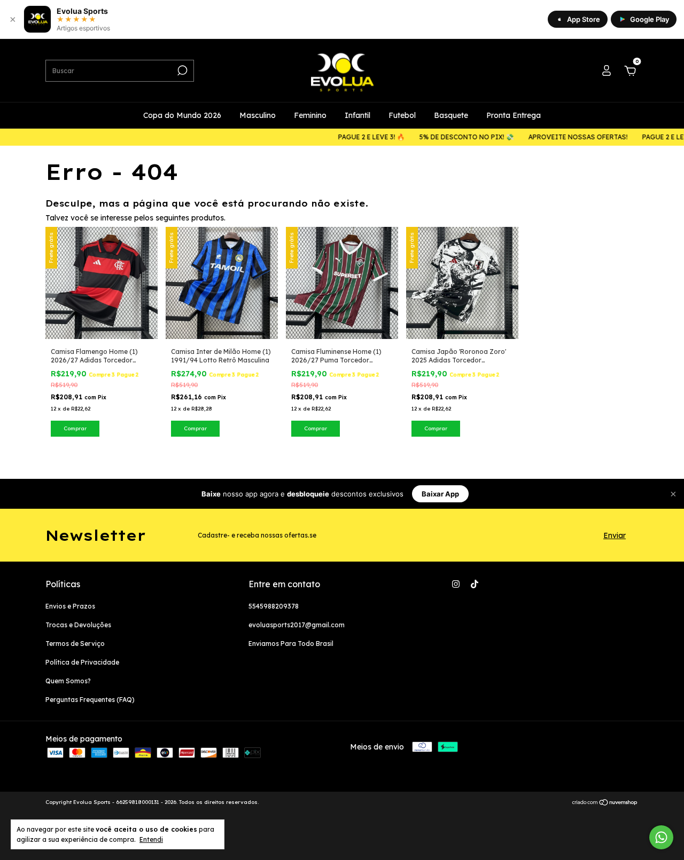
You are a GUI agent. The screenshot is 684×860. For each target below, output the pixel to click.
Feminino (310, 115)
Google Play (649, 19)
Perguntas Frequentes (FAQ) (90, 700)
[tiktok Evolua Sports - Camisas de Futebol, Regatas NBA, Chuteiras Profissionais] (474, 584)
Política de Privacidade (82, 662)
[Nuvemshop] (605, 803)
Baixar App (440, 494)
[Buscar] (181, 70)
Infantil (357, 115)
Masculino (257, 115)
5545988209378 (273, 606)
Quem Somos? (68, 681)
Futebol (402, 115)
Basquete (451, 115)
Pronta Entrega (513, 115)
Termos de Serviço (75, 644)
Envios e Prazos (70, 606)
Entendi (151, 839)
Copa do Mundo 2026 (182, 115)
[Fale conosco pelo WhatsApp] (661, 837)
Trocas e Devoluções (78, 625)
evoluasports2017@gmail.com (296, 625)
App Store (583, 19)
